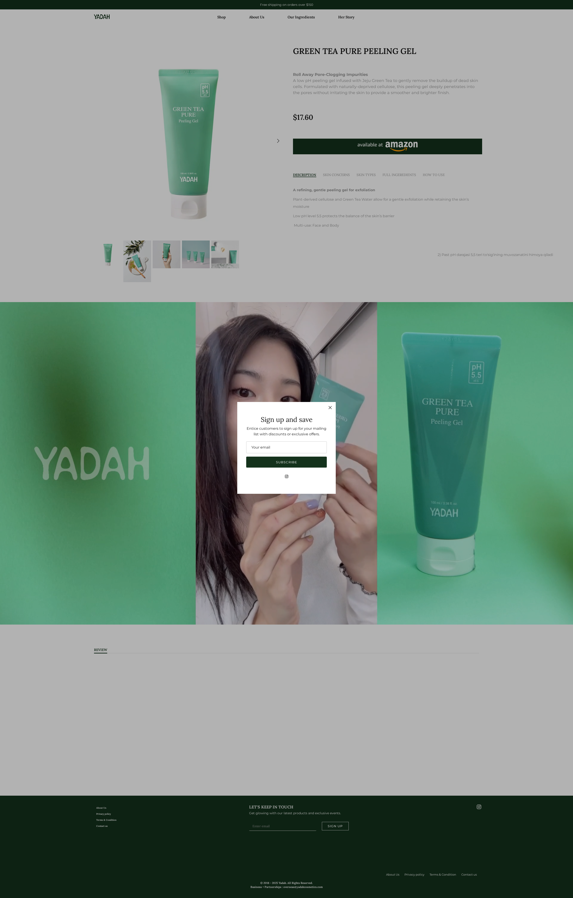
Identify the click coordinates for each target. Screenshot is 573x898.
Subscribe (286, 462)
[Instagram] (286, 476)
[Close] (330, 407)
